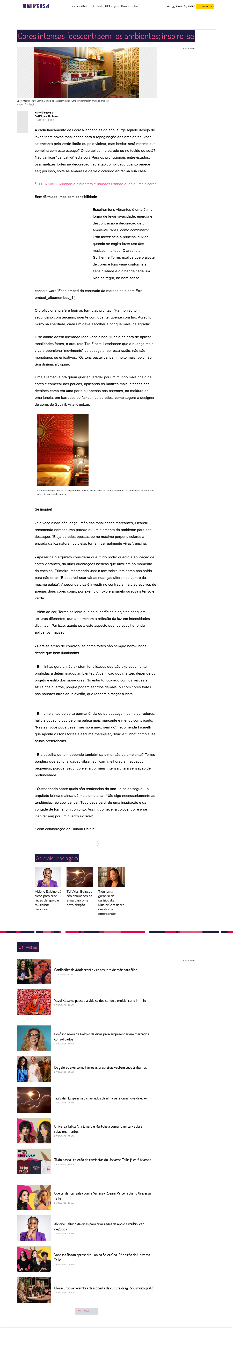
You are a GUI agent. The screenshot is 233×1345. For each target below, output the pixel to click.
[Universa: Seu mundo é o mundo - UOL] (36, 6)
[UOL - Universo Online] (52, 6)
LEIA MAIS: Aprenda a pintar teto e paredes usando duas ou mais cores (97, 184)
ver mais (84, 1311)
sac (168, 6)
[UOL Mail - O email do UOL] (177, 6)
